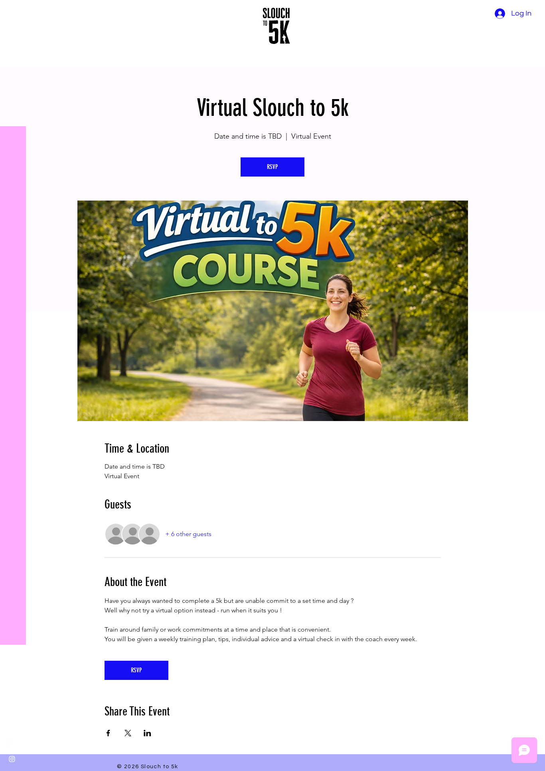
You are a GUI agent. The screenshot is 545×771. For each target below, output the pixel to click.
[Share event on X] (128, 733)
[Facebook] (12, 743)
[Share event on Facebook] (108, 733)
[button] (14, 12)
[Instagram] (12, 759)
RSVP (272, 167)
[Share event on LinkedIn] (147, 733)
